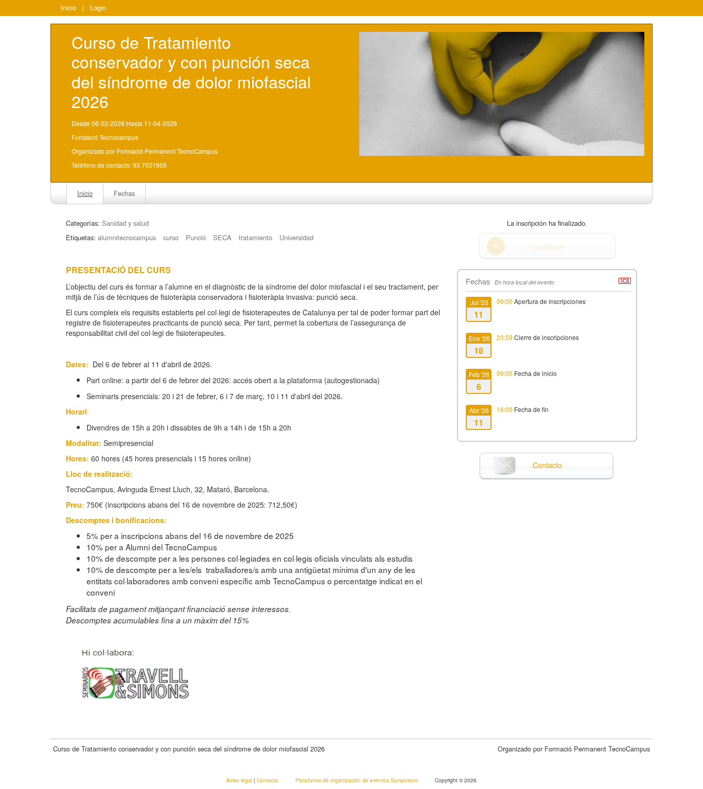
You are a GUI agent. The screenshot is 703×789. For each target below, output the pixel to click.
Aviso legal (240, 780)
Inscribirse (547, 246)
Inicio (68, 7)
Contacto (547, 465)
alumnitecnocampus (127, 237)
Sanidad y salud (125, 223)
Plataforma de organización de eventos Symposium (357, 780)
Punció (196, 237)
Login (98, 7)
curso (171, 237)
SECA (222, 237)
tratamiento (255, 237)
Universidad (296, 237)
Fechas (124, 193)
